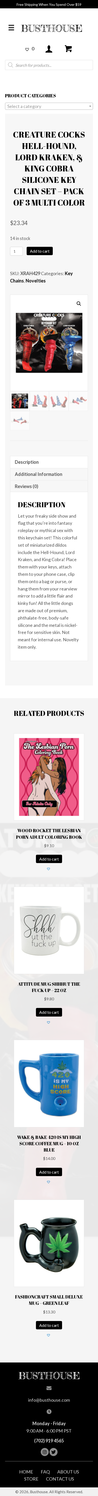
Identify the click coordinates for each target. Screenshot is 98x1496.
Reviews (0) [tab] (26, 486)
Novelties (36, 280)
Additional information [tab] (38, 474)
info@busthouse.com (49, 1400)
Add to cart (40, 251)
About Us (68, 1472)
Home (26, 1472)
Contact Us (60, 1479)
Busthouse (51, 28)
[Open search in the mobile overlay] (49, 65)
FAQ (45, 1472)
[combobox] (49, 106)
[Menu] (11, 27)
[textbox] (49, 106)
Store (31, 1479)
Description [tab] (27, 462)
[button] (78, 303)
